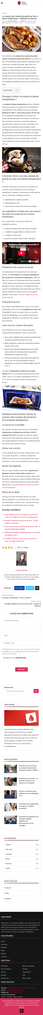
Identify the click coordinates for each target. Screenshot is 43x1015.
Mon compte (27, 978)
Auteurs (3, 975)
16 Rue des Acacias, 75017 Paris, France (22, 988)
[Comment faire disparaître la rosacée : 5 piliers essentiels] (10, 807)
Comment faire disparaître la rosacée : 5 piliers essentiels (29, 806)
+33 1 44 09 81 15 (16, 992)
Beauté (22, 845)
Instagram (7, 898)
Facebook (7, 888)
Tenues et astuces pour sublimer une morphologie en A (28, 793)
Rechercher (8, 687)
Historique (4, 966)
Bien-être (22, 849)
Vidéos (3, 972)
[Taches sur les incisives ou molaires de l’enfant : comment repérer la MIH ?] (10, 769)
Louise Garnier (12, 21)
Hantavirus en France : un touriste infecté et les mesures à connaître (28, 781)
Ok (36, 691)
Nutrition (4, 13)
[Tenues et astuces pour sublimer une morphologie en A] (10, 794)
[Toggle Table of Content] (15, 90)
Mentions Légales (28, 966)
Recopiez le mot (15, 658)
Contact (25, 969)
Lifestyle (22, 854)
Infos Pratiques (6, 969)
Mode (22, 859)
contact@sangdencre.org (15, 990)
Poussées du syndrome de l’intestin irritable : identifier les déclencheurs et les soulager (29, 821)
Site (24, 975)
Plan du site (5, 978)
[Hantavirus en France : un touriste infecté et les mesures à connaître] (10, 781)
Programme (27, 972)
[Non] (40, 1007)
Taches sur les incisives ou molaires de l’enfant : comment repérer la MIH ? (28, 768)
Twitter (6, 893)
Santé (22, 868)
